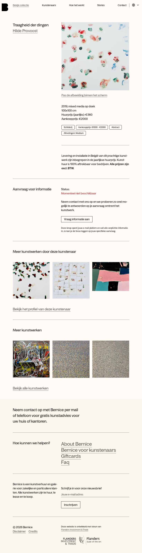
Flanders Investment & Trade (74, 530)
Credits (33, 531)
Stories (101, 5)
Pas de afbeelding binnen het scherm (84, 95)
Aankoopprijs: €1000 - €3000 (92, 127)
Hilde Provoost (25, 31)
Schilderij (68, 127)
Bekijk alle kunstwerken (30, 388)
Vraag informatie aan (77, 219)
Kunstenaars (49, 5)
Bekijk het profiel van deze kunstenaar (41, 309)
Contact (122, 5)
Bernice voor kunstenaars (88, 450)
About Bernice (76, 444)
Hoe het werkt (76, 5)
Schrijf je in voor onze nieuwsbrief (81, 488)
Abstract (115, 127)
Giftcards (71, 456)
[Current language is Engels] (135, 5)
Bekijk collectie (21, 5)
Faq (65, 462)
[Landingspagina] (5, 7)
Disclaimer (19, 531)
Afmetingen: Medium (74, 133)
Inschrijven (70, 504)
